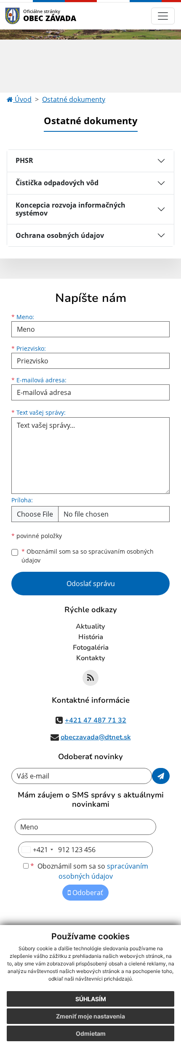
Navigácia (25, 15)
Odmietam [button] (91, 1033)
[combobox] (37, 849)
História (90, 637)
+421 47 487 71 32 (95, 720)
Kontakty (90, 658)
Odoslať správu (91, 583)
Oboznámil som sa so (87, 555)
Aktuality (90, 626)
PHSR (24, 160)
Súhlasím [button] (90, 998)
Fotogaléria (91, 647)
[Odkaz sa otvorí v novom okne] (90, 678)
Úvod (22, 99)
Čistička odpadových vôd (57, 182)
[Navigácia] (163, 16)
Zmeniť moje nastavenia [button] (90, 1016)
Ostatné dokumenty (73, 99)
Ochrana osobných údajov (60, 235)
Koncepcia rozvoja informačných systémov (70, 209)
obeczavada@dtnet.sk (96, 737)
